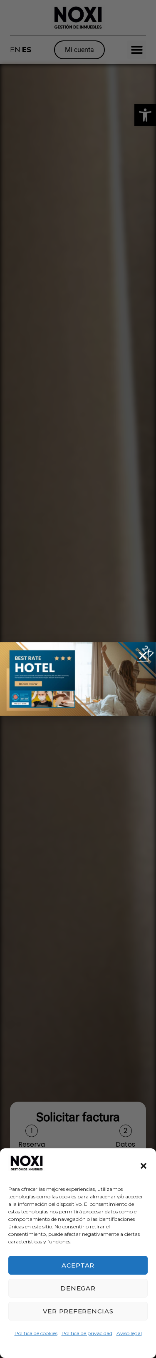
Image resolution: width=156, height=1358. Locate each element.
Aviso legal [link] (129, 1333)
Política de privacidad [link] (87, 1333)
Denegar (77, 1288)
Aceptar (78, 1265)
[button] (143, 1166)
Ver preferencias (78, 1311)
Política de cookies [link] (36, 1333)
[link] (26, 1166)
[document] (78, 679)
